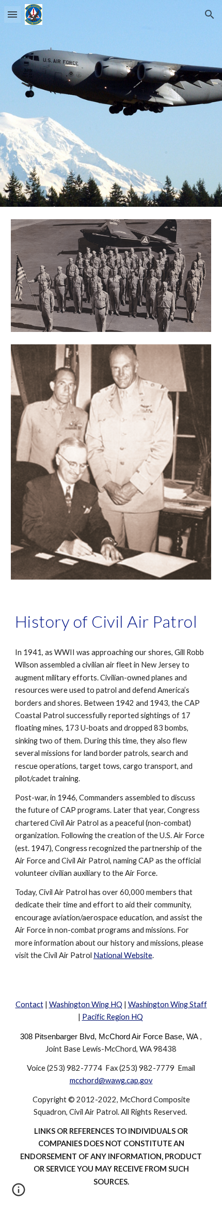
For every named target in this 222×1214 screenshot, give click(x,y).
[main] (111, 621)
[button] (12, 14)
